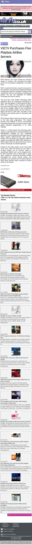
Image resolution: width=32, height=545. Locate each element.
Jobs (24, 26)
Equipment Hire (18, 26)
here (27, 8)
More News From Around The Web (21, 515)
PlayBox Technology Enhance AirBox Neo (13, 483)
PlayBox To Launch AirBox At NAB (11, 316)
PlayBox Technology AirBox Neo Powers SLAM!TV (16, 421)
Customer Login (5, 525)
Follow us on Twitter (8, 531)
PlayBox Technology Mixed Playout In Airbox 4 (15, 213)
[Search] (29, 31)
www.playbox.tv (5, 169)
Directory (2, 26)
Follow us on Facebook (8, 529)
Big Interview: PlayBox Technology (11, 274)
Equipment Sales (10, 26)
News (1, 28)
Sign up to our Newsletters (9, 534)
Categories (5, 526)
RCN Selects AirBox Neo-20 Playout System (14, 232)
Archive (28, 26)
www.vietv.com (5, 165)
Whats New (15, 523)
